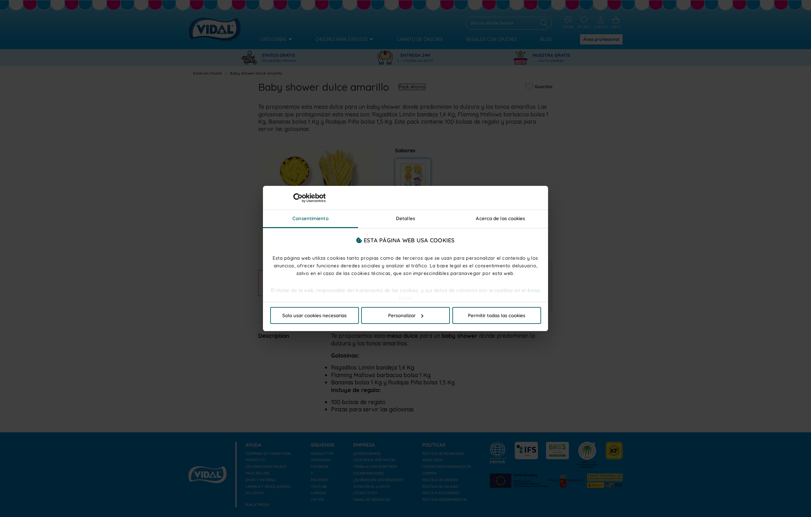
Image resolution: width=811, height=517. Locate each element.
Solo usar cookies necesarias (314, 315)
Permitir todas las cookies (496, 315)
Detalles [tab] (405, 218)
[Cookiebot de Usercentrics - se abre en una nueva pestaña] (298, 198)
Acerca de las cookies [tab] (500, 218)
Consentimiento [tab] (310, 218)
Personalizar (402, 315)
